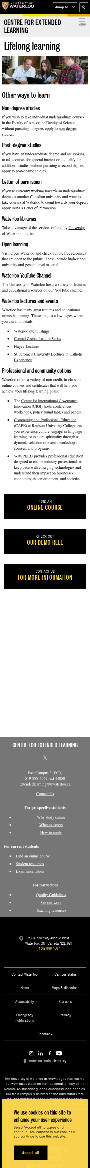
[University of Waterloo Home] (18, 7)
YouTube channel (68, 290)
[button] (65, 7)
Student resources (30, 863)
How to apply (51, 832)
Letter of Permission (40, 207)
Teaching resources (51, 910)
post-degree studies (31, 170)
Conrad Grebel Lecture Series (37, 338)
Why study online (51, 817)
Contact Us (45, 793)
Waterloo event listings (32, 331)
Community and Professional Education (45, 419)
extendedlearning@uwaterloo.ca (45, 783)
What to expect (51, 824)
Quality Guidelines (51, 894)
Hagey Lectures (26, 346)
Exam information (30, 871)
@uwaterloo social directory (45, 1061)
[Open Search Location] (84, 7)
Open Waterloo (22, 253)
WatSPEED (23, 455)
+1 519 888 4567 (48, 948)
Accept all (30, 1152)
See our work (51, 902)
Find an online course (33, 855)
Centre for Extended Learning (45, 745)
